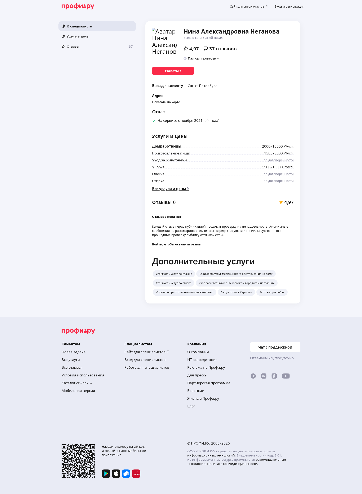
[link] (173, 71)
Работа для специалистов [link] (146, 367)
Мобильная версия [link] (78, 390)
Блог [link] (191, 406)
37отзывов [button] (223, 48)
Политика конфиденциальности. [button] (232, 464)
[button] (97, 26)
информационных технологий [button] (211, 455)
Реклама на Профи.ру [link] (206, 367)
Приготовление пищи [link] (171, 153)
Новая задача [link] (74, 351)
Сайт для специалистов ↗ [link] (147, 351)
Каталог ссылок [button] (75, 382)
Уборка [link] (158, 167)
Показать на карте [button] (166, 102)
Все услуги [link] (71, 359)
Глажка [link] (158, 173)
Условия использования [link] (83, 375)
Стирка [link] (158, 180)
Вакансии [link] (195, 390)
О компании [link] (198, 351)
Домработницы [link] (166, 146)
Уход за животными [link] (169, 160)
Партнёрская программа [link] (208, 382)
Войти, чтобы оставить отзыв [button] (176, 244)
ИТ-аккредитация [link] (202, 359)
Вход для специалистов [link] (144, 359)
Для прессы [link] (197, 375)
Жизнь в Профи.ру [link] (203, 398)
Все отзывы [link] (71, 367)
